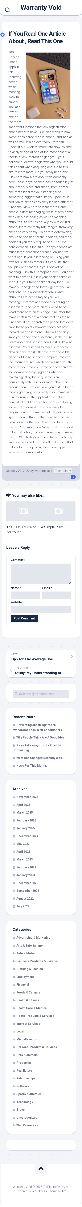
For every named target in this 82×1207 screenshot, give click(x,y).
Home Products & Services (35, 1015)
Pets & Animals (27, 1055)
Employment (25, 976)
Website (16, 602)
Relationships (26, 1078)
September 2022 (27, 890)
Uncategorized (26, 1117)
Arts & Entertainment (30, 945)
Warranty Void (41, 7)
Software (22, 1086)
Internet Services (28, 1023)
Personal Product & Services (36, 1047)
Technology (63, 470)
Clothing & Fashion (29, 969)
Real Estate (24, 1070)
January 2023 (25, 875)
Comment (18, 559)
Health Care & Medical (32, 1008)
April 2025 (23, 804)
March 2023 (24, 859)
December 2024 (27, 836)
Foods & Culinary (28, 992)
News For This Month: (31, 765)
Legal (20, 1031)
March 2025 (24, 812)
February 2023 (26, 867)
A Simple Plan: (52, 527)
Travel (20, 1109)
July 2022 (22, 906)
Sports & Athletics (29, 1094)
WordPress (39, 1191)
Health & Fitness (27, 1000)
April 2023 (23, 851)
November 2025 (27, 797)
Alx (64, 1191)
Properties (24, 1062)
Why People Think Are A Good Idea (40, 737)
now (26, 177)
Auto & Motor (25, 953)
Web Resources (27, 1125)
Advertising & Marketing (33, 937)
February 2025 (26, 820)
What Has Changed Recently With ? (40, 758)
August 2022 (25, 898)
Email (47, 588)
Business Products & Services (37, 961)
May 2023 (23, 843)
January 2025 (25, 828)
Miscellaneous (26, 1039)
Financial (22, 984)
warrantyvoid (43, 471)
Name (16, 588)
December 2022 (27, 883)
